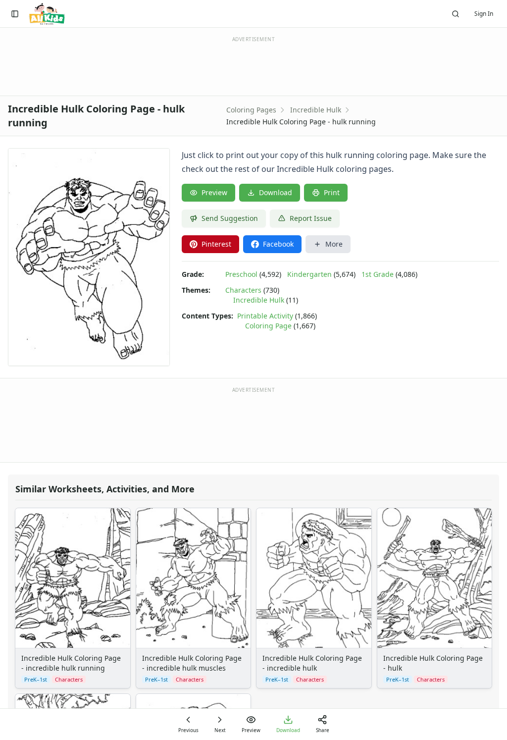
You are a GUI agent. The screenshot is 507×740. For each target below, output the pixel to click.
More (334, 244)
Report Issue (311, 218)
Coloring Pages (251, 109)
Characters (243, 290)
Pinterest (216, 244)
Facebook (278, 244)
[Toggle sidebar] (15, 14)
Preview (214, 192)
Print (332, 192)
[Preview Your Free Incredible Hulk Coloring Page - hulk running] (89, 257)
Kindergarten (309, 274)
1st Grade (377, 274)
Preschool (241, 274)
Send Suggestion (230, 218)
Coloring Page (268, 325)
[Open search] (455, 14)
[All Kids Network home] (47, 14)
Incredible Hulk (315, 109)
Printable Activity (265, 315)
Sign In (483, 13)
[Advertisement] (253, 424)
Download (275, 192)
